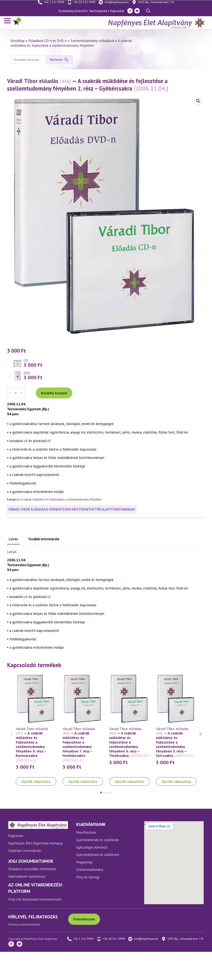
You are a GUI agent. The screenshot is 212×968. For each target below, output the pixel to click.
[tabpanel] (106, 600)
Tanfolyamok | (99, 11)
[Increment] (21, 393)
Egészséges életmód (91, 847)
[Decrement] (10, 393)
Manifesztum (86, 832)
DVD (27, 373)
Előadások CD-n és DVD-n (47, 40)
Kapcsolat (117, 11)
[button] (200, 734)
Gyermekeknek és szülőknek (97, 840)
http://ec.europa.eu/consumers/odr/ (35, 899)
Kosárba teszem (54, 393)
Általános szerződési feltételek (32, 869)
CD (26, 360)
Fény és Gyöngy (88, 877)
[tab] (13, 539)
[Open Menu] (7, 20)
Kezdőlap (18, 40)
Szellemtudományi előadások (92, 40)
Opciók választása (36, 781)
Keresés (56, 59)
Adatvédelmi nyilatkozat (26, 876)
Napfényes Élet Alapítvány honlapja (35, 843)
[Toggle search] (148, 10)
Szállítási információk (24, 850)
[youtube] (137, 10)
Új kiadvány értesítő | (73, 11)
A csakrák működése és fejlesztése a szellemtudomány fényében (71, 43)
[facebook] (130, 10)
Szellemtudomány (89, 869)
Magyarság (84, 862)
